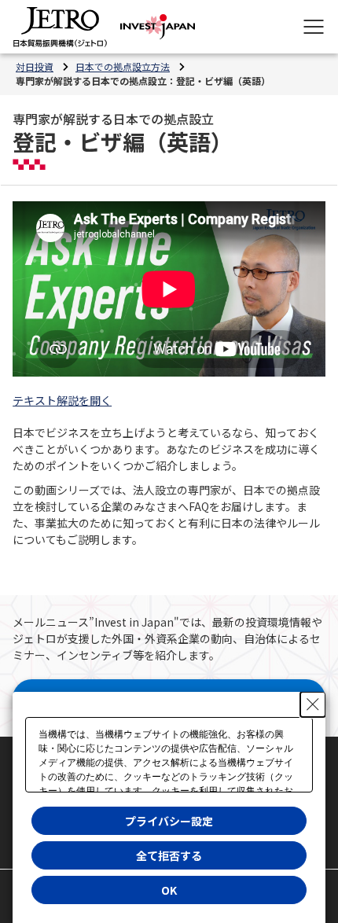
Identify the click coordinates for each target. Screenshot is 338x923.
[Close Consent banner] (312, 704)
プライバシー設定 (169, 821)
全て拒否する (169, 855)
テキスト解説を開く (62, 400)
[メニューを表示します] (313, 27)
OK (169, 890)
